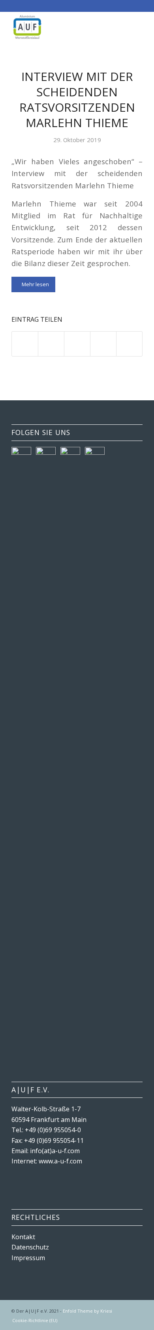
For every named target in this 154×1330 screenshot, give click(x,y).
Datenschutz (30, 1247)
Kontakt (23, 1236)
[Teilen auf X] (51, 344)
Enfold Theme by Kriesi (87, 1311)
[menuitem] (32, 1320)
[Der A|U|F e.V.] (63, 27)
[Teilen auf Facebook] (25, 344)
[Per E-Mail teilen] (129, 344)
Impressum (28, 1257)
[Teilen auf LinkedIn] (103, 344)
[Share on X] (77, 344)
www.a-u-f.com (60, 1161)
